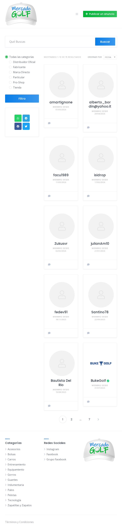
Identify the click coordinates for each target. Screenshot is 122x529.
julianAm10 (100, 243)
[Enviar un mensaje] (49, 123)
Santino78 (99, 312)
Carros (12, 459)
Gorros (12, 474)
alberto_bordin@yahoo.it (100, 104)
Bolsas (12, 454)
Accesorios (14, 449)
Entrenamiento (17, 464)
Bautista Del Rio (61, 382)
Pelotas (12, 495)
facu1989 (61, 175)
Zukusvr (61, 243)
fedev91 (61, 312)
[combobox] (110, 57)
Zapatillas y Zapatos (20, 505)
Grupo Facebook (56, 459)
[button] (18, 118)
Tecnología (14, 500)
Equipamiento (16, 469)
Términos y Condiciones (19, 522)
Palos (11, 490)
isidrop (100, 175)
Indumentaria (16, 485)
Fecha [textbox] (108, 57)
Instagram (53, 449)
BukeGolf (98, 380)
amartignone (60, 102)
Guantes (13, 480)
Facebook (52, 454)
